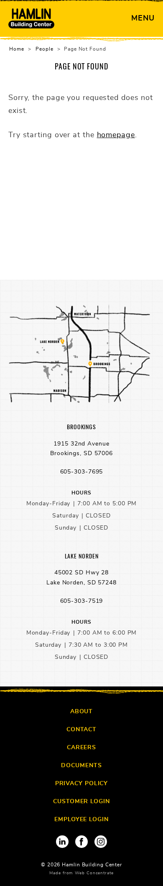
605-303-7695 (81, 472)
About (81, 711)
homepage (116, 135)
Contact (81, 729)
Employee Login (81, 819)
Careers (81, 747)
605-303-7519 (81, 601)
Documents (81, 765)
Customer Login (81, 801)
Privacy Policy (81, 783)
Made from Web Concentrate (81, 873)
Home (16, 48)
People (44, 48)
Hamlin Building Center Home (31, 18)
